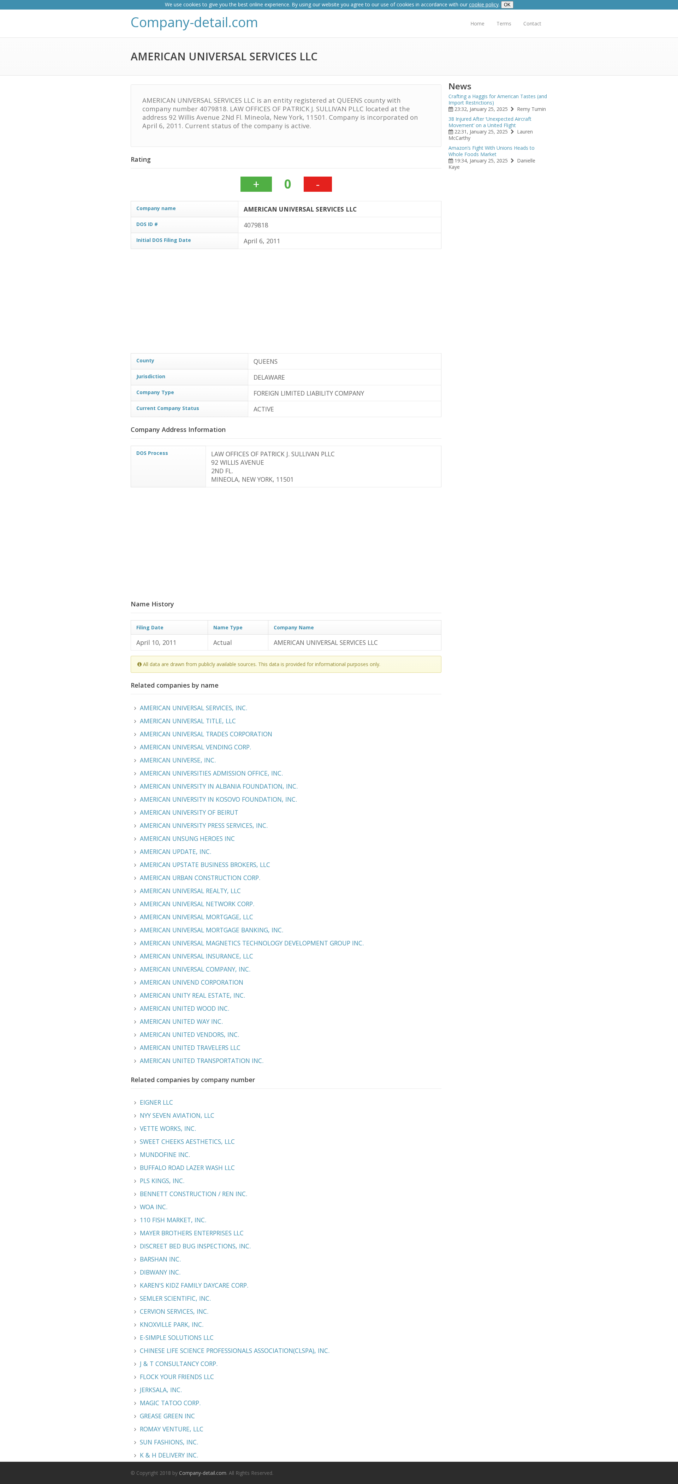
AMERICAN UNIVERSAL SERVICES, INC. (193, 708)
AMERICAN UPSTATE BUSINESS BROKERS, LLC (205, 864)
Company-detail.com (194, 22)
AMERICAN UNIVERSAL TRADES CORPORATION (206, 734)
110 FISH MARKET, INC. (173, 1220)
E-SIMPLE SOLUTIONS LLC (177, 1337)
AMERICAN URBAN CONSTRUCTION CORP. (200, 877)
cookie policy (484, 4)
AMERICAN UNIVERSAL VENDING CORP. (195, 747)
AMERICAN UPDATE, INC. (175, 851)
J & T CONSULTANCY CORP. (179, 1363)
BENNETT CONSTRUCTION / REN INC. (193, 1193)
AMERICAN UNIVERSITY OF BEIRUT (189, 812)
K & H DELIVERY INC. (169, 1455)
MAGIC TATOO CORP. (170, 1403)
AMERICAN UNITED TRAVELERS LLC (190, 1047)
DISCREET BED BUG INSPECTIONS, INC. (195, 1246)
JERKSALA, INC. (161, 1389)
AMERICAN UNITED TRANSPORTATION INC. (201, 1060)
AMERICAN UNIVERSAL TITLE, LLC (188, 721)
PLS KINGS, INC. (162, 1180)
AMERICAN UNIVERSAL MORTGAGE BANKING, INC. (211, 930)
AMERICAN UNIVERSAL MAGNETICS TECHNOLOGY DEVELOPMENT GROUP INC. (252, 943)
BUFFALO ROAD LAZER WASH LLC (187, 1167)
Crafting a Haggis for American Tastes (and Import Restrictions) (497, 99)
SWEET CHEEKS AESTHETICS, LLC (187, 1141)
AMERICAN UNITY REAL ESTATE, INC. (192, 995)
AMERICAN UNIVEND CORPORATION (191, 982)
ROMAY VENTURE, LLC (171, 1429)
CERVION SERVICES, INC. (174, 1311)
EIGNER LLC (156, 1102)
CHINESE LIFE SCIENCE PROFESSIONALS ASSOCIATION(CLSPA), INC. (234, 1350)
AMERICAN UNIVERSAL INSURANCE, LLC (196, 956)
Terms (503, 23)
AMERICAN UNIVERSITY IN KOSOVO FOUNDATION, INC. (218, 799)
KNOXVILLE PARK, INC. (171, 1324)
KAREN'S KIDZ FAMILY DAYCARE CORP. (194, 1285)
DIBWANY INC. (160, 1272)
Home (477, 23)
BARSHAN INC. (160, 1259)
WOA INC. (153, 1207)
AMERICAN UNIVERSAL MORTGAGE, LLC (196, 917)
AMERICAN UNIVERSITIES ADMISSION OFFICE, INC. (211, 773)
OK (507, 4)
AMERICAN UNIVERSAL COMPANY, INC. (195, 969)
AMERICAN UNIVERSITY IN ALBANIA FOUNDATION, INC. (219, 786)
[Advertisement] (342, 303)
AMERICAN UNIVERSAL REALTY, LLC (190, 890)
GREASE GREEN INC (167, 1416)
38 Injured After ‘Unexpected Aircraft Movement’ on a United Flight (489, 122)
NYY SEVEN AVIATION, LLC (177, 1115)
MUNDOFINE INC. (165, 1154)
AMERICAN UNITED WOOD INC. (184, 1008)
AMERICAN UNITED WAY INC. (181, 1021)
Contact (532, 23)
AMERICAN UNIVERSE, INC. (178, 760)
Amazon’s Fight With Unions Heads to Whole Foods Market (491, 151)
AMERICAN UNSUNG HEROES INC (187, 838)
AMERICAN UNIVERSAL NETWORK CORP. (197, 904)
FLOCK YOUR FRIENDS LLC (177, 1376)
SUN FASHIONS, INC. (169, 1442)
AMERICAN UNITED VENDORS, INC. (189, 1034)
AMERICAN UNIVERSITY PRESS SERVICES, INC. (204, 825)
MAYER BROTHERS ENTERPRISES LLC (192, 1233)
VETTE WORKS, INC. (168, 1128)
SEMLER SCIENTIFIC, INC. (175, 1298)
